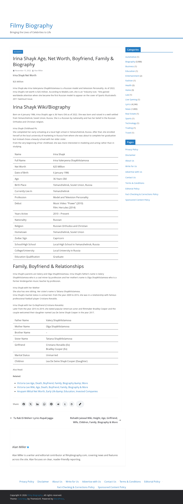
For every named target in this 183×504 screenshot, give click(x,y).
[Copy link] (80, 404)
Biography (18, 52)
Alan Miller (38, 70)
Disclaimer (130, 155)
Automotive (130, 57)
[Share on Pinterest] (51, 404)
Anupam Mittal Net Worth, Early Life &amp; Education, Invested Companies (57, 391)
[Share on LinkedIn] (37, 404)
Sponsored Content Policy (137, 199)
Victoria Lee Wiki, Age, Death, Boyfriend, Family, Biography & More (52, 387)
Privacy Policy (131, 149)
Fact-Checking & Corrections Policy (141, 194)
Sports (128, 118)
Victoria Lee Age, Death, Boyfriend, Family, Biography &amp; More (52, 383)
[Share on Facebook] (23, 404)
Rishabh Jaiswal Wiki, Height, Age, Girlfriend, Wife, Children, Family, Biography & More (94, 420)
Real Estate (130, 113)
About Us (129, 160)
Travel (128, 132)
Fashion (129, 80)
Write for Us (131, 166)
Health (128, 85)
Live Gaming (131, 99)
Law (127, 94)
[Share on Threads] (71, 404)
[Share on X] (30, 404)
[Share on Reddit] (58, 404)
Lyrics (128, 104)
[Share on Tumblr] (65, 404)
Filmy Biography (31, 25)
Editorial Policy (132, 188)
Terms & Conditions (134, 183)
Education (130, 71)
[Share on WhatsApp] (44, 404)
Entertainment (132, 75)
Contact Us (130, 177)
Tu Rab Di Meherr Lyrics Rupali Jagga (33, 418)
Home (128, 90)
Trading (129, 128)
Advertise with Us (133, 171)
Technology (130, 123)
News (128, 109)
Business (129, 66)
